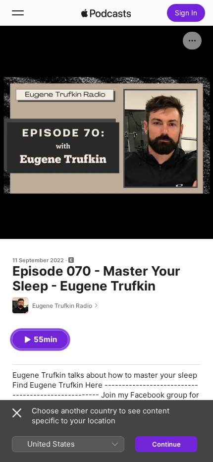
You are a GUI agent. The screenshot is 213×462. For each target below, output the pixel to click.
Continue (166, 444)
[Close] (16, 412)
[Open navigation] (18, 13)
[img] (106, 13)
